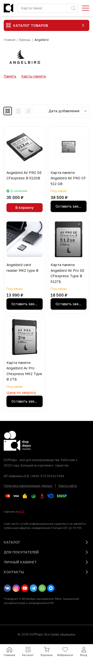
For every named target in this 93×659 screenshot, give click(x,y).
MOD (21, 511)
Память (10, 76)
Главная (9, 39)
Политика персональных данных (28, 486)
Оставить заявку (70, 206)
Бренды (25, 39)
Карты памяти (33, 76)
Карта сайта (68, 486)
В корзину (24, 207)
